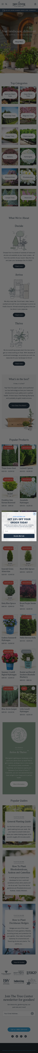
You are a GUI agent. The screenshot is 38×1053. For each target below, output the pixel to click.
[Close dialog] (34, 513)
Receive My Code (19, 536)
